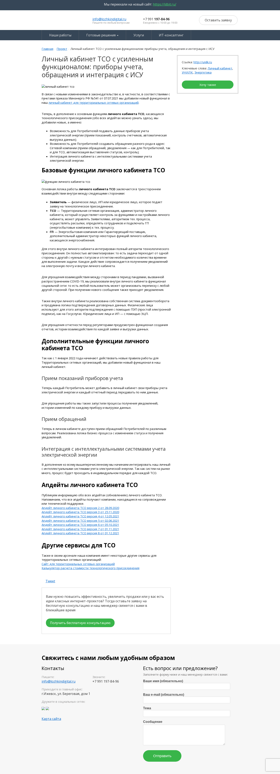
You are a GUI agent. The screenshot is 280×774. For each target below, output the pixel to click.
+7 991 (156, 19)
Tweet (50, 581)
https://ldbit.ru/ (164, 4)
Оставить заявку (218, 20)
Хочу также (207, 85)
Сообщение (152, 721)
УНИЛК (187, 72)
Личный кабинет (220, 68)
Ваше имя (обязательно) (163, 681)
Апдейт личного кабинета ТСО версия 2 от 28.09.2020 (80, 508)
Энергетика (203, 72)
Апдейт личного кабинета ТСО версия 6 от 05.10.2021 (80, 525)
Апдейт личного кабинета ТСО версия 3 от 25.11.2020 (80, 512)
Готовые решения (101, 35)
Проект (62, 49)
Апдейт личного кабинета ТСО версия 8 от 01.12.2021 (80, 533)
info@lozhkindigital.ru (109, 19)
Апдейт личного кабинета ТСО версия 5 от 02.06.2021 (80, 520)
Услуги (138, 35)
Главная (47, 49)
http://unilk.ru (202, 62)
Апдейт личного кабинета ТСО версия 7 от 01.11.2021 (80, 529)
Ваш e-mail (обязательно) (163, 694)
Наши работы (60, 35)
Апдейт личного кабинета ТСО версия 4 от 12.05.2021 (80, 516)
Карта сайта (51, 718)
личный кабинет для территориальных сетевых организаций (94, 102)
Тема (147, 708)
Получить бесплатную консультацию (80, 623)
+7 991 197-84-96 (105, 681)
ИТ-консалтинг (171, 35)
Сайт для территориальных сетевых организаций (78, 564)
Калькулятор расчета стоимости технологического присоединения (90, 568)
